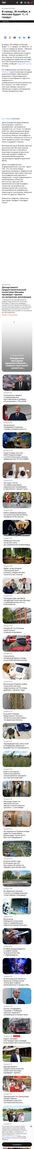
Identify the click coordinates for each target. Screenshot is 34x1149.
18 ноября (6, 119)
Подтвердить (17, 1144)
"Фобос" (5, 72)
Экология (5, 21)
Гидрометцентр (24, 64)
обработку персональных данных (11, 1135)
